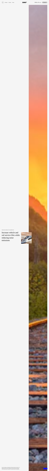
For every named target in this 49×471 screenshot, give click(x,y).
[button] (35, 2)
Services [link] (10, 2)
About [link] (13, 2)
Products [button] (6, 2)
